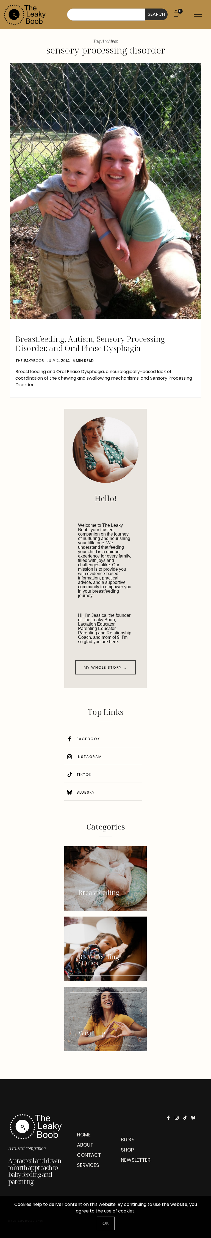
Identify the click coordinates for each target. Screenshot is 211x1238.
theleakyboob (29, 360)
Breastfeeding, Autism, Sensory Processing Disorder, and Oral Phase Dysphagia (90, 343)
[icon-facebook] (169, 1117)
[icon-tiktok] (186, 1117)
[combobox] (106, 15)
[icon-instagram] (178, 1117)
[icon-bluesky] (194, 1117)
